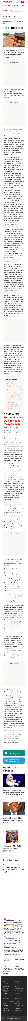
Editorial (5, 988)
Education (6, 992)
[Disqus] (14, 896)
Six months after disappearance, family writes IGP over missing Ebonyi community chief (14, 387)
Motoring (5, 1005)
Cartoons (17, 1003)
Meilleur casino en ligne (19, 965)
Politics (22, 5)
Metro (4, 1003)
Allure (5, 980)
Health (16, 986)
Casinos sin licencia (6, 972)
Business (5, 983)
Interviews (6, 998)
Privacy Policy (19, 963)
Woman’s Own (18, 1010)
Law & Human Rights (8, 1001)
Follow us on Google (17, 9)
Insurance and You (19, 992)
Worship (17, 1012)
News (9, 5)
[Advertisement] (14, 73)
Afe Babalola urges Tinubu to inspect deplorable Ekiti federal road (13, 820)
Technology (18, 1000)
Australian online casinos (19, 969)
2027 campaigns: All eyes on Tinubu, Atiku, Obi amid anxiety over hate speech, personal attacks (14, 396)
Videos (16, 1007)
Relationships (6, 1008)
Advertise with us (19, 960)
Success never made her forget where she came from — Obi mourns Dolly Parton (13, 792)
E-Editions (16, 5)
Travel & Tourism (19, 1005)
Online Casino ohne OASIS (7, 965)
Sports (5, 1012)
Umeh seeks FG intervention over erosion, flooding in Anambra (13, 405)
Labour (5, 1000)
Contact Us (6, 963)
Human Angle (18, 990)
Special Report (7, 1010)
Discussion (6, 990)
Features (17, 983)
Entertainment (18, 980)
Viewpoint (17, 1008)
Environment (18, 981)
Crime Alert (6, 986)
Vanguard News (7, 2)
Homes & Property (19, 988)
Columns (5, 985)
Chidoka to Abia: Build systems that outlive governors (12, 848)
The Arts (17, 1001)
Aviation (5, 981)
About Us (6, 960)
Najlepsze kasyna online (7, 969)
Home (4, 5)
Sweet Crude (18, 998)
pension (17, 993)
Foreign (17, 985)
